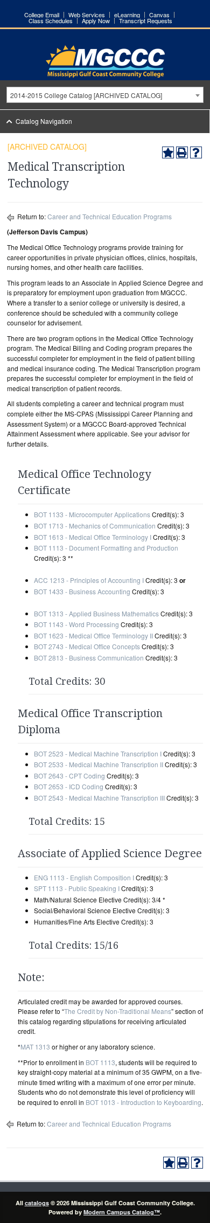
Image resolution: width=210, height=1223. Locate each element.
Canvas (159, 15)
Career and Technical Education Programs (109, 216)
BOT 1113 (100, 1062)
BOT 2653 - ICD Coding (68, 786)
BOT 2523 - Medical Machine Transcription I (98, 753)
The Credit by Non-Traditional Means (117, 1011)
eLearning (127, 15)
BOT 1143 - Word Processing (76, 624)
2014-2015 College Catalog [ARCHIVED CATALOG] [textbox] (86, 95)
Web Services (86, 15)
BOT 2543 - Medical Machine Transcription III (99, 797)
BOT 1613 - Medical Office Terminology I (92, 536)
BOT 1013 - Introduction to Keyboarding (143, 1102)
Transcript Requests (145, 21)
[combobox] (105, 95)
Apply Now (96, 21)
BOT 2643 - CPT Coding (69, 775)
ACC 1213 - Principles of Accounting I (89, 580)
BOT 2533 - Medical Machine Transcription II (98, 764)
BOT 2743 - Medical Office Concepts (87, 646)
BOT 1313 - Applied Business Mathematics (96, 613)
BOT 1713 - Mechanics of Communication (95, 525)
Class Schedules (51, 21)
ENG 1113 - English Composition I (84, 877)
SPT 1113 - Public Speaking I (77, 888)
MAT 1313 (35, 1046)
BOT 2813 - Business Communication (89, 657)
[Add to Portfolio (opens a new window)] (168, 152)
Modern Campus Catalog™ (121, 1212)
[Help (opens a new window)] (196, 152)
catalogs (37, 1203)
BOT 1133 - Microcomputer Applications (92, 514)
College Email (41, 15)
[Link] (105, 74)
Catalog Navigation (44, 121)
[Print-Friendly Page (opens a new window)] (182, 152)
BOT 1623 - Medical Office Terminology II (93, 635)
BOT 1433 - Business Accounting (82, 591)
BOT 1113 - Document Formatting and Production (106, 547)
